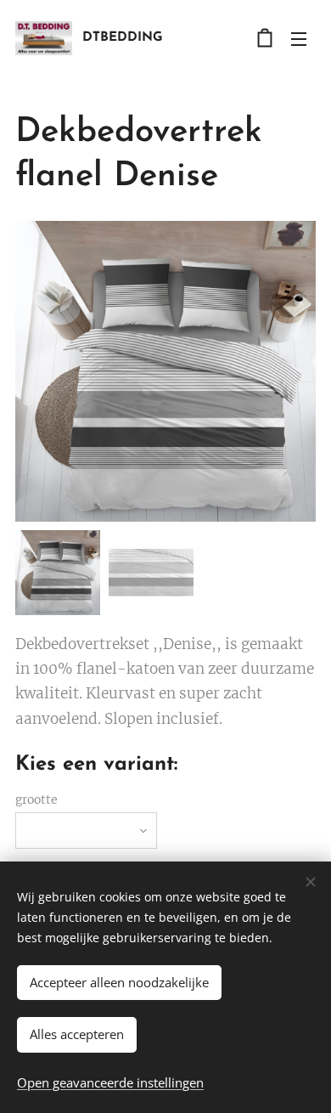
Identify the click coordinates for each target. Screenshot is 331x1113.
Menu (299, 38)
